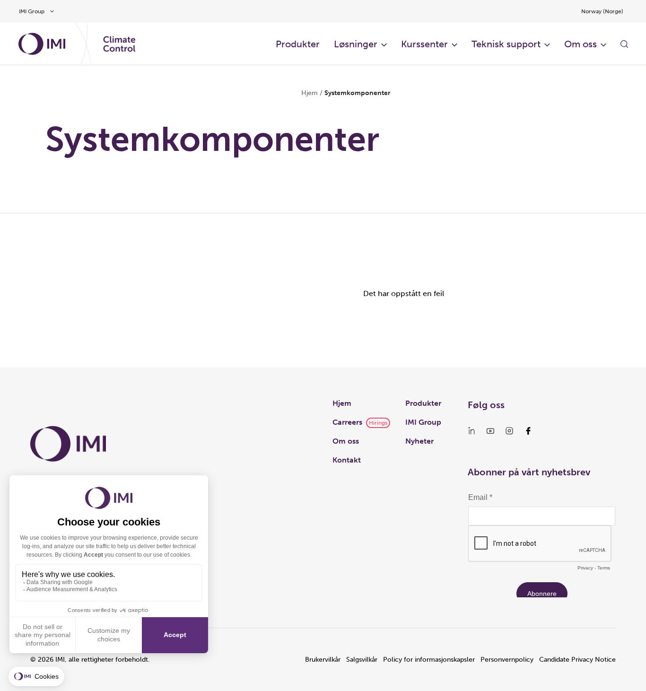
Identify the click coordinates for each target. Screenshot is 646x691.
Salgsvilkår (361, 660)
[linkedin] (471, 431)
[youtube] (490, 431)
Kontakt (346, 459)
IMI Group (423, 422)
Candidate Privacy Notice (577, 660)
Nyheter (419, 441)
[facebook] (528, 431)
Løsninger (355, 44)
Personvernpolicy (506, 660)
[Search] (624, 44)
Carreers (347, 422)
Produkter (298, 44)
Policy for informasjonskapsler (429, 660)
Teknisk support (506, 44)
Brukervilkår (322, 660)
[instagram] (509, 431)
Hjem (309, 93)
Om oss (580, 44)
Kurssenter (424, 44)
